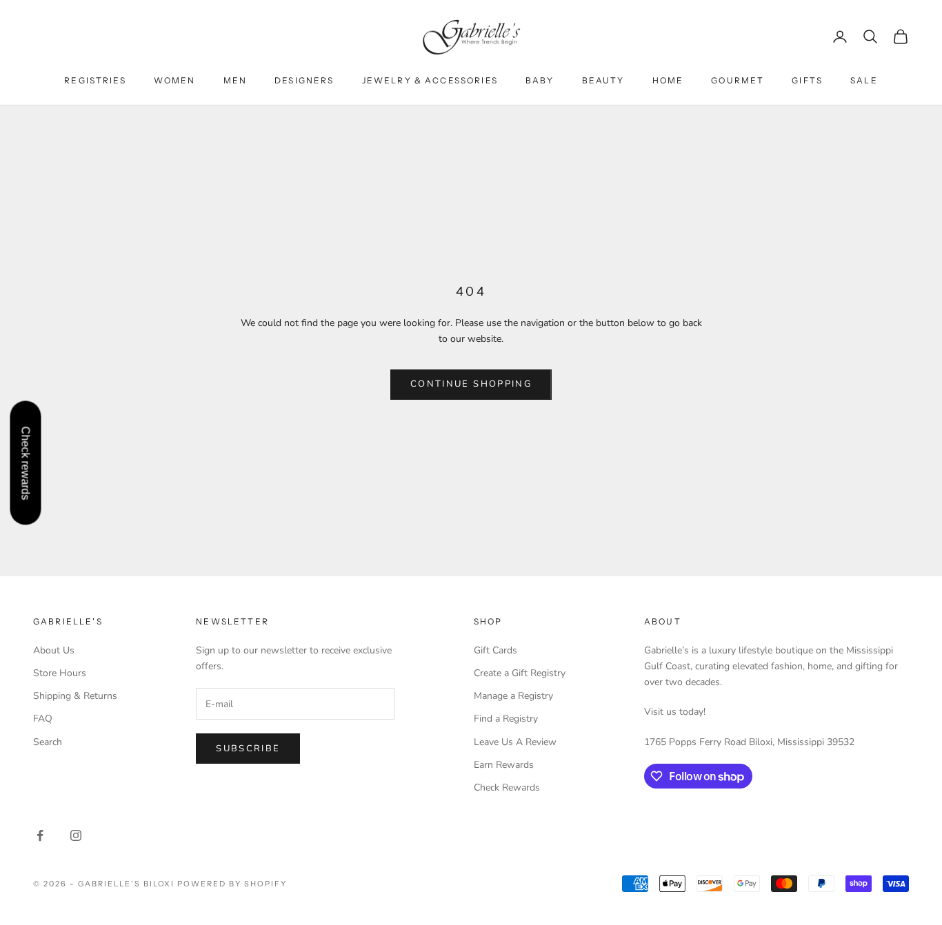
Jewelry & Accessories (430, 80)
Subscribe (248, 748)
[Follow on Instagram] (76, 835)
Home (668, 80)
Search (47, 742)
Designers (304, 80)
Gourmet (737, 80)
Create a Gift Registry (519, 673)
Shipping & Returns (75, 695)
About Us (53, 650)
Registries (95, 80)
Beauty (603, 80)
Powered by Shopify (232, 883)
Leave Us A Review (515, 742)
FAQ (42, 718)
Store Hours (59, 673)
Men (235, 80)
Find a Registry (506, 718)
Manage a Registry (513, 695)
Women (175, 80)
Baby (539, 80)
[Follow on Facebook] (40, 835)
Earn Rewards (504, 764)
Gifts (807, 80)
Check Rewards (507, 787)
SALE (864, 80)
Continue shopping (471, 384)
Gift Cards (495, 650)
